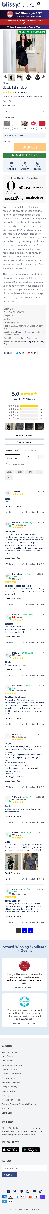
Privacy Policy (9, 1078)
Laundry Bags (30, 341)
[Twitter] (14, 1191)
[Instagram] (27, 1191)
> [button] (36, 930)
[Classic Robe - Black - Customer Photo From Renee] (9, 426)
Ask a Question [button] (25, 442)
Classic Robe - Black (13, 506)
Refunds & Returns (11, 1082)
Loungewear (17, 96)
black (12, 309)
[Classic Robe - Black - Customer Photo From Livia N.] (29, 426)
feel (39, 472)
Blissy (9, 472)
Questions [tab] (28, 450)
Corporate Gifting (10, 1069)
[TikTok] (40, 1191)
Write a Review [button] (25, 435)
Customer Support (11, 1051)
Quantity (6, 141)
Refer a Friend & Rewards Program (19, 1104)
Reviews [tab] (9, 450)
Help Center (8, 1056)
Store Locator (8, 1112)
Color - (8, 117)
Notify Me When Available (24, 155)
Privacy (5, 1095)
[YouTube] (34, 1191)
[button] (21, 5)
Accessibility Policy (11, 1099)
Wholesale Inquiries (12, 1065)
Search (5, 1108)
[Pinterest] (21, 1191)
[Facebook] (8, 1191)
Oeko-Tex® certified (25, 332)
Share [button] (10, 512)
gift (9, 477)
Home (6, 96)
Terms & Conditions (11, 1073)
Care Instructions (34, 338)
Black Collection (34, 96)
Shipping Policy (9, 1086)
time (29, 472)
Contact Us (7, 1060)
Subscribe (9, 1174)
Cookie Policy (8, 1091)
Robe (19, 472)
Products (9, 105)
